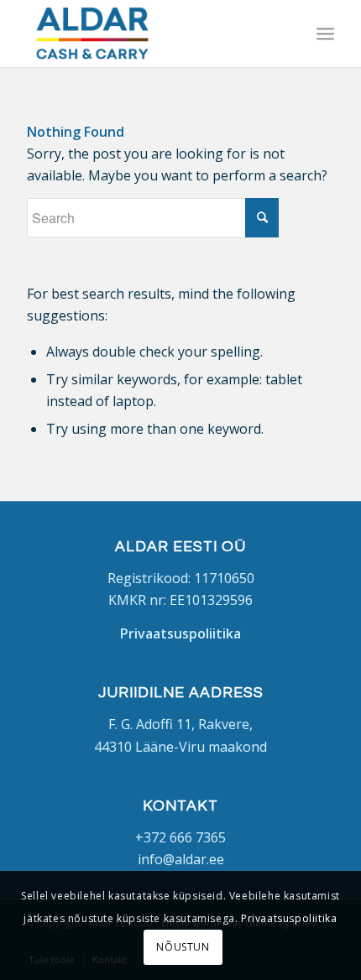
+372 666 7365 (180, 837)
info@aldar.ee (181, 859)
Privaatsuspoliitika (289, 918)
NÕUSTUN (182, 947)
